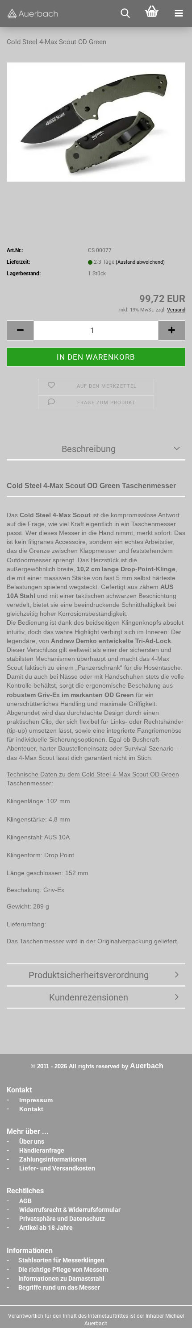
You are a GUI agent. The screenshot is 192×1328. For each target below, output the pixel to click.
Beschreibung (89, 449)
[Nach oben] (167, 1314)
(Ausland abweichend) (140, 262)
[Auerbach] (33, 13)
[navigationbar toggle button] (178, 13)
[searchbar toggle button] (125, 13)
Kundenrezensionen (88, 997)
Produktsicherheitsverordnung (89, 975)
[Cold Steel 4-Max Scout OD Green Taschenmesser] (96, 122)
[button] (20, 330)
